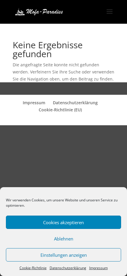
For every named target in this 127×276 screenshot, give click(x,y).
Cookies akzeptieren (63, 222)
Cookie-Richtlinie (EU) (60, 110)
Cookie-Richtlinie (33, 267)
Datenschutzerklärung (68, 267)
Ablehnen (63, 239)
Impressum (98, 267)
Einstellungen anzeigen (63, 255)
